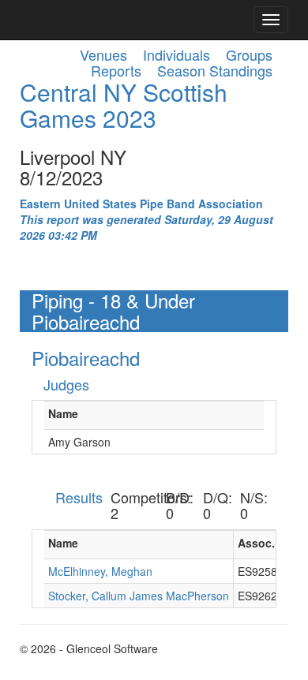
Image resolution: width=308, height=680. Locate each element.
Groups (249, 54)
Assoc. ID (263, 543)
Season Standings (214, 70)
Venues (103, 54)
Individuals (176, 54)
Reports (116, 70)
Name (63, 413)
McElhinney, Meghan (100, 571)
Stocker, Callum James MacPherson (138, 595)
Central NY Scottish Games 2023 (123, 105)
